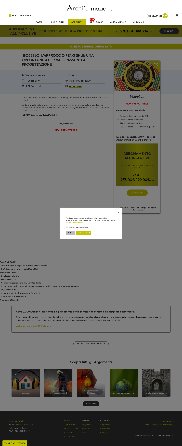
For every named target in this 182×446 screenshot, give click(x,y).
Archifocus (96, 22)
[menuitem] (39, 22)
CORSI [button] (39, 22)
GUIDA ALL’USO (118, 22)
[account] (12, 15)
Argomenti (57, 22)
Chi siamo (138, 22)
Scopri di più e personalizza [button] (77, 227)
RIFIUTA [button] (70, 233)
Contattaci (155, 16)
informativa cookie (77, 222)
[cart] (175, 15)
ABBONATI (76, 22)
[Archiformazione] (89, 8)
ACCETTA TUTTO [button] (83, 233)
